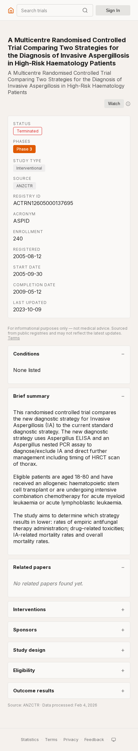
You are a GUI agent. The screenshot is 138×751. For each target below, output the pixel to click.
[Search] (85, 10)
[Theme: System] (113, 739)
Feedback (94, 739)
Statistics (30, 739)
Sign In (113, 10)
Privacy (71, 739)
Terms (14, 338)
